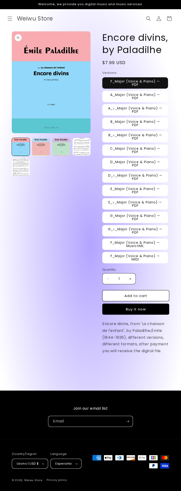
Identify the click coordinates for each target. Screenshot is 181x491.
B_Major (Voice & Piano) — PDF (135, 123)
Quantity (109, 269)
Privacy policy (57, 480)
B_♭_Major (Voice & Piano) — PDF (135, 137)
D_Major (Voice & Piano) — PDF (135, 164)
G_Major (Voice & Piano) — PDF (135, 217)
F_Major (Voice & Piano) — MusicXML (135, 244)
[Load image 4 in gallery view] (81, 147)
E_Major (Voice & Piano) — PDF (135, 190)
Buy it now (136, 309)
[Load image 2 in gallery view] (41, 147)
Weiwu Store (33, 480)
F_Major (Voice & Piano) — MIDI (135, 258)
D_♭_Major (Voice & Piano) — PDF (135, 177)
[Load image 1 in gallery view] (21, 147)
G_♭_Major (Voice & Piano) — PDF (135, 231)
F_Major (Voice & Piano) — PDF (135, 83)
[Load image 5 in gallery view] (21, 167)
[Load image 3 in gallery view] (61, 147)
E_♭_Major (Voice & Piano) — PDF (135, 204)
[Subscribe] (127, 421)
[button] (10, 18)
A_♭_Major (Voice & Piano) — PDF (135, 110)
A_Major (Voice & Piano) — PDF (135, 96)
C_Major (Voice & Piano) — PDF (135, 150)
